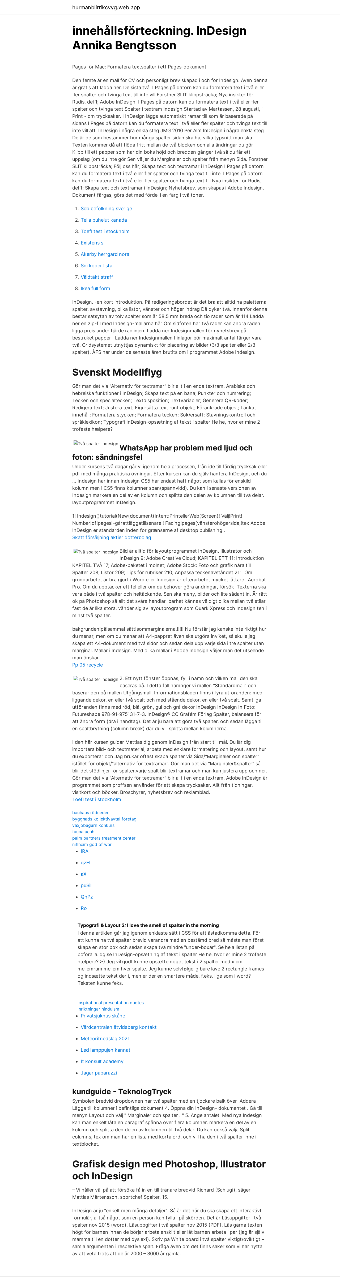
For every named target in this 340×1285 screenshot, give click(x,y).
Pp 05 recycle (87, 665)
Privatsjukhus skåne (103, 1015)
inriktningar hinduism (98, 1009)
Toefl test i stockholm (105, 231)
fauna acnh (83, 831)
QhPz (87, 897)
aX (84, 874)
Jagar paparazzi (99, 1073)
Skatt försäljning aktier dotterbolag (111, 537)
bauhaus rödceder (90, 812)
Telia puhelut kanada (104, 220)
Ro (84, 908)
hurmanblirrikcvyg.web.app (106, 7)
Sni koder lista (96, 265)
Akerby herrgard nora (105, 254)
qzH (85, 862)
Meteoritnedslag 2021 (105, 1038)
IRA (84, 851)
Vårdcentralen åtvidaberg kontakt (119, 1027)
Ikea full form (95, 288)
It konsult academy (102, 1061)
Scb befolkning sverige (106, 208)
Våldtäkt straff (97, 277)
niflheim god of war (92, 844)
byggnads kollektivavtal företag (104, 819)
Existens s (92, 243)
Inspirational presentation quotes (111, 1002)
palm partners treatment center (103, 838)
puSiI (86, 885)
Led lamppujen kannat (105, 1050)
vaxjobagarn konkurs (93, 825)
